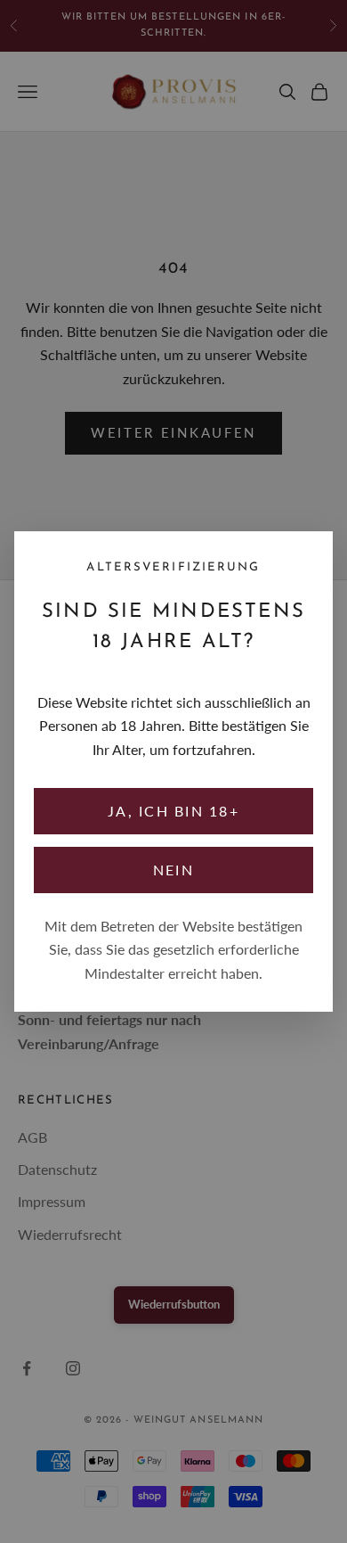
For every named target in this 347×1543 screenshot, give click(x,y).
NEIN (173, 869)
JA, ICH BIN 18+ (173, 810)
